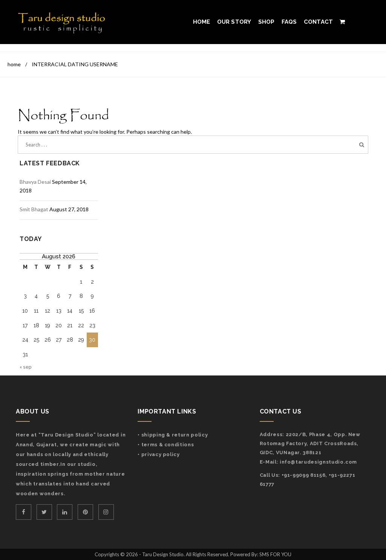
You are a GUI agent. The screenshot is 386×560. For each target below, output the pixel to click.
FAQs (289, 21)
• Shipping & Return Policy (173, 435)
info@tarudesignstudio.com (318, 462)
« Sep (26, 366)
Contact (318, 21)
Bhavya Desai (35, 182)
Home (201, 21)
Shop (266, 21)
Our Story (234, 21)
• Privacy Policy (158, 454)
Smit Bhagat (34, 209)
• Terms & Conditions (166, 444)
